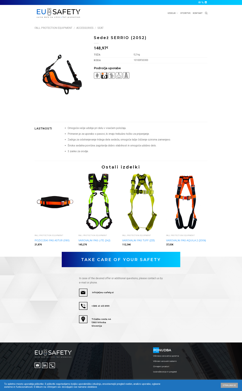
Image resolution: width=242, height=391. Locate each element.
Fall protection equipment (53, 27)
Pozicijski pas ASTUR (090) (52, 240)
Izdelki (172, 13)
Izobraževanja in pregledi (165, 371)
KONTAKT (198, 13)
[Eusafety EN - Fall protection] (59, 13)
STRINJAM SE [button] (229, 385)
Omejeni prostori (161, 366)
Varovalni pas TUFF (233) (138, 240)
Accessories (85, 27)
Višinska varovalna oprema (166, 356)
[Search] (206, 13)
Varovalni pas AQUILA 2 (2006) (186, 240)
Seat (100, 27)
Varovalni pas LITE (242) (94, 240)
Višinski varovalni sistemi (165, 361)
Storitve (185, 13)
